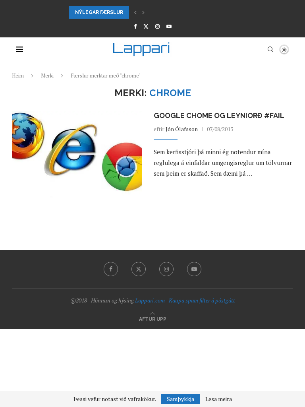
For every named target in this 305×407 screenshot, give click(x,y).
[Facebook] (135, 26)
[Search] (270, 49)
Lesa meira (218, 399)
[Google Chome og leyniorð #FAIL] (77, 154)
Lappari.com (150, 300)
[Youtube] (169, 26)
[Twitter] (146, 26)
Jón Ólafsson (182, 129)
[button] (135, 12)
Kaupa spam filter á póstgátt (202, 300)
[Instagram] (157, 26)
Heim (18, 75)
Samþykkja (180, 399)
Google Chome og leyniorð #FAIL (219, 115)
